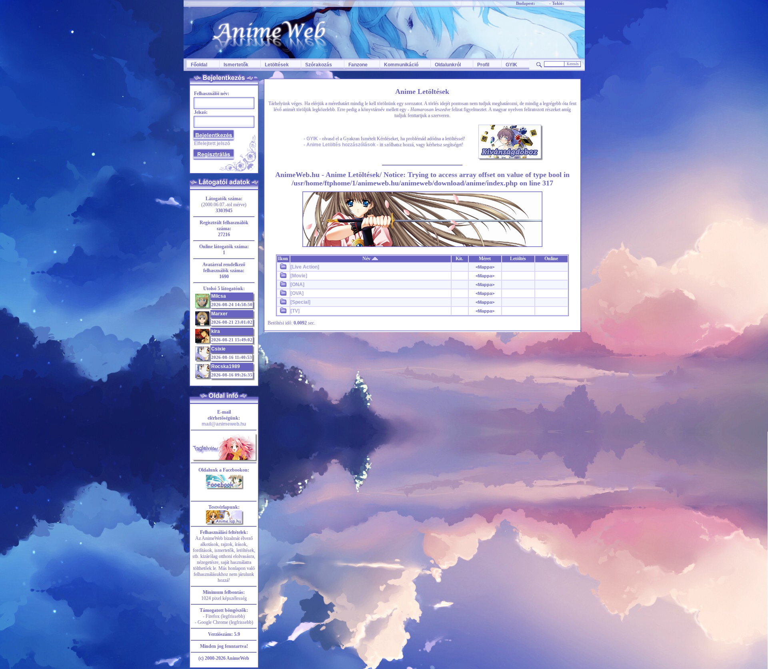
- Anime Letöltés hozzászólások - (341, 144)
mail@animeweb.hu (224, 424)
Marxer (219, 314)
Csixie (218, 349)
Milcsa (218, 296)
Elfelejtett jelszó (212, 143)
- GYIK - (312, 138)
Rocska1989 (225, 366)
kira (215, 331)
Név (367, 258)
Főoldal (199, 65)
